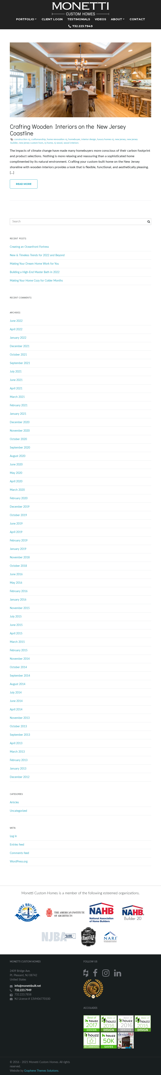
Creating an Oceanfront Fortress (29, 247)
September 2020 (20, 447)
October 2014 (18, 667)
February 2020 (18, 498)
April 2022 (16, 329)
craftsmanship (38, 139)
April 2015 (16, 633)
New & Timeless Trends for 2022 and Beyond (37, 255)
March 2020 (17, 490)
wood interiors (71, 143)
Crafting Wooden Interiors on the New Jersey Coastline (68, 130)
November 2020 (20, 430)
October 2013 (18, 726)
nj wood (58, 143)
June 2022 (16, 321)
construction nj (22, 139)
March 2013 (17, 751)
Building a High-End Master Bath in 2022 (34, 272)
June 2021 (16, 380)
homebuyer (74, 139)
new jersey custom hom (31, 143)
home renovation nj (57, 139)
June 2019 (16, 523)
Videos (100, 19)
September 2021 (20, 363)
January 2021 (18, 414)
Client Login (52, 19)
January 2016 (18, 599)
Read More (23, 184)
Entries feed (17, 844)
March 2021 (17, 397)
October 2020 (18, 439)
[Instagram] (106, 972)
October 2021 (18, 354)
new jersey (120, 139)
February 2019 (18, 540)
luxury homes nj (105, 139)
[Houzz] (86, 972)
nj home (48, 143)
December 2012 (19, 777)
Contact (137, 19)
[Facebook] (96, 972)
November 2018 (20, 557)
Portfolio (25, 19)
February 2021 (18, 405)
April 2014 (16, 709)
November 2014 (20, 659)
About (117, 19)
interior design (88, 139)
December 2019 (19, 506)
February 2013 (18, 760)
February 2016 (18, 591)
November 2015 (20, 608)
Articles (14, 802)
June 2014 (16, 701)
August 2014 (17, 684)
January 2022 (18, 338)
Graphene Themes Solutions (41, 1070)
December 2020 (19, 422)
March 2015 (17, 642)
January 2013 (18, 768)
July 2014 (16, 692)
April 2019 (16, 532)
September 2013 (20, 735)
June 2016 (16, 574)
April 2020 (16, 481)
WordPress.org (18, 861)
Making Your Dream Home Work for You (34, 263)
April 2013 (16, 743)
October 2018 (18, 566)
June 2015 (16, 625)
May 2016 (16, 583)
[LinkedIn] (118, 972)
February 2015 (18, 650)
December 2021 (19, 346)
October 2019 (18, 515)
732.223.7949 (82, 26)
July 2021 (16, 371)
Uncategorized (18, 811)
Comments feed (19, 853)
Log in (13, 836)
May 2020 (16, 473)
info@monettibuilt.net (28, 986)
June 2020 (16, 464)
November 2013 (20, 718)
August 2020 (17, 456)
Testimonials (78, 19)
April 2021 (16, 388)
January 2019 (18, 549)
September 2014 (20, 675)
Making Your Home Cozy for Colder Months (36, 280)
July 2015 (16, 616)
